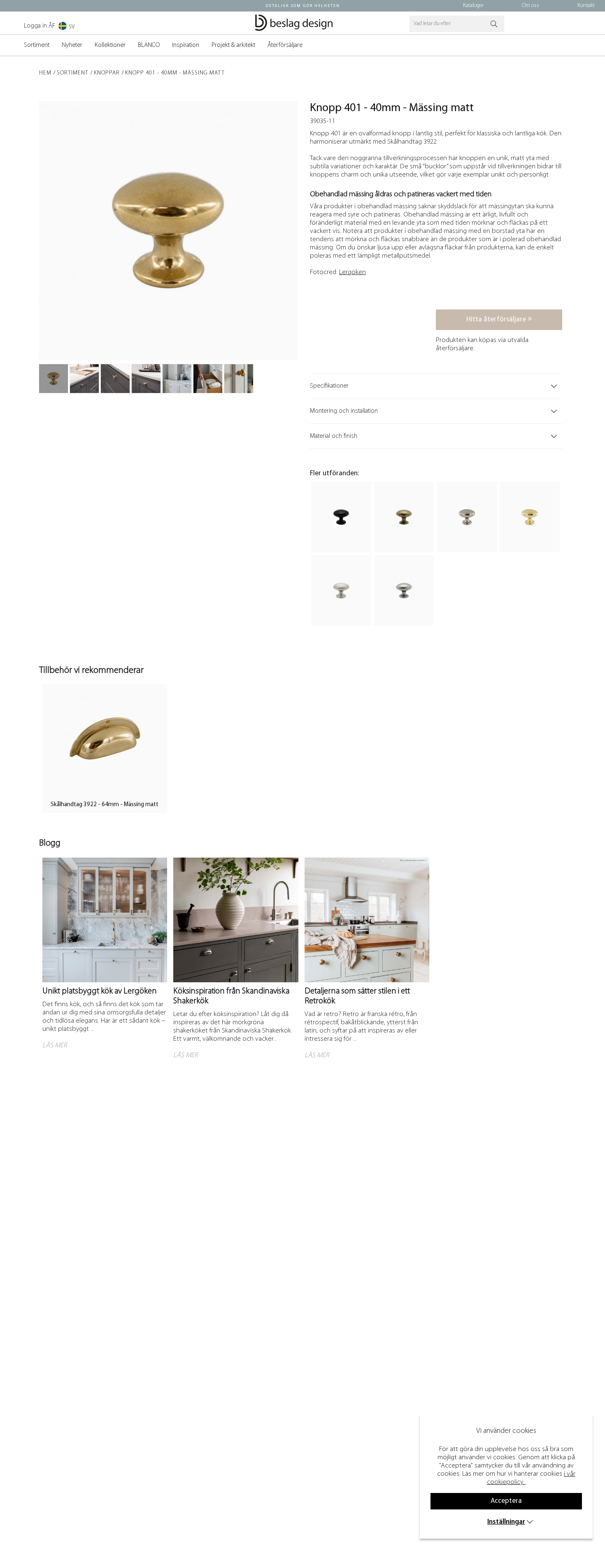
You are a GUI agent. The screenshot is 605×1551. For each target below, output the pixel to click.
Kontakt (586, 5)
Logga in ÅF (39, 26)
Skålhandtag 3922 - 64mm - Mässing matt (104, 805)
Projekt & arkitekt (233, 45)
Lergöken (352, 272)
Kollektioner (110, 45)
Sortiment (36, 45)
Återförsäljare (285, 45)
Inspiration (185, 45)
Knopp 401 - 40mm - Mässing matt (175, 73)
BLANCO (149, 45)
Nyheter (72, 45)
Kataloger (473, 5)
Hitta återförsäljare (497, 319)
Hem (45, 73)
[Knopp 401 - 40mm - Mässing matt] (53, 378)
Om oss (530, 5)
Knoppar (107, 73)
